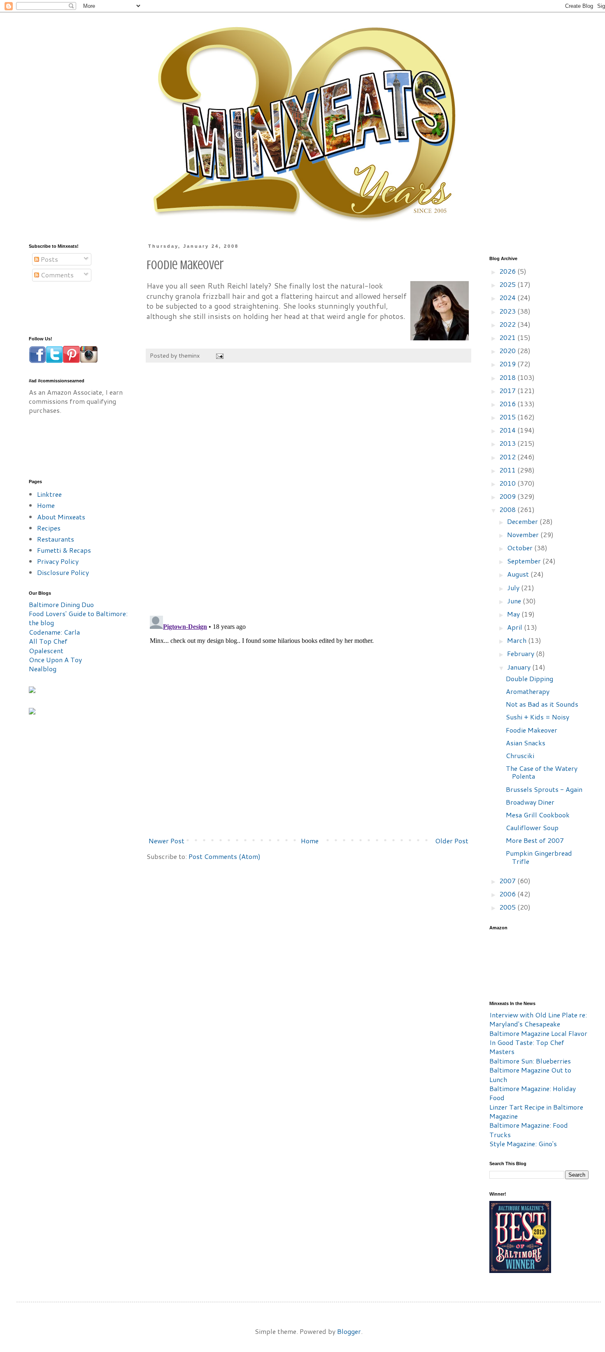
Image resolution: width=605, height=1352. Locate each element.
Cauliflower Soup (532, 827)
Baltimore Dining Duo (61, 604)
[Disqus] (308, 493)
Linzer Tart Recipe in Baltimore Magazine (536, 1111)
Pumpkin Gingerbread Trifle (539, 857)
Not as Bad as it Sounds (542, 704)
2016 (508, 403)
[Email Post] (219, 355)
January (519, 667)
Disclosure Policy (63, 572)
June (515, 600)
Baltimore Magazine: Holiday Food (532, 1093)
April (515, 627)
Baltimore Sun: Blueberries (530, 1061)
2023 (508, 311)
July (514, 587)
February (521, 653)
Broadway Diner (530, 802)
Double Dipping (529, 678)
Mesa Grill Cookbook (538, 814)
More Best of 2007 (535, 840)
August (519, 574)
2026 (508, 271)
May (514, 614)
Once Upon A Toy (55, 659)
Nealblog (42, 668)
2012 (508, 456)
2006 (508, 893)
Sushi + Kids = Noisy (537, 716)
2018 (508, 377)
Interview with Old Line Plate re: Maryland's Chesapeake (538, 1019)
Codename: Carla (54, 632)
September (524, 560)
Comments (56, 274)
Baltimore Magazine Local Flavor (538, 1033)
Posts (48, 259)
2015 (508, 416)
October (520, 547)
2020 (508, 350)
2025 (508, 284)
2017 (508, 390)
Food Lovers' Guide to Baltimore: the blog (78, 618)
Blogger (349, 1331)
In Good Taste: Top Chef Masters (526, 1047)
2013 (508, 443)
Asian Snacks (525, 742)
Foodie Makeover (531, 730)
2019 (508, 363)
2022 (508, 324)
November (523, 534)
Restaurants (55, 539)
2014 (508, 430)
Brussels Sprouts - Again (544, 789)
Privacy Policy (58, 561)
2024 (508, 297)
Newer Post (166, 840)
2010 (508, 483)
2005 (508, 907)
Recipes (48, 528)
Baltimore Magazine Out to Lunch (530, 1074)
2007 (508, 880)
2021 (508, 337)
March (517, 640)
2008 (508, 509)
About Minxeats (61, 516)
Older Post (451, 840)
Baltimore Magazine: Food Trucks (528, 1129)
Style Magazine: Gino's (523, 1143)
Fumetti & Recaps (64, 550)
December (523, 521)
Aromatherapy (527, 691)
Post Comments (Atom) (224, 856)
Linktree (49, 494)
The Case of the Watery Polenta (541, 772)
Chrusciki (520, 755)
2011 (508, 470)
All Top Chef (48, 641)
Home (310, 840)
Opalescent (46, 650)
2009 (508, 496)
